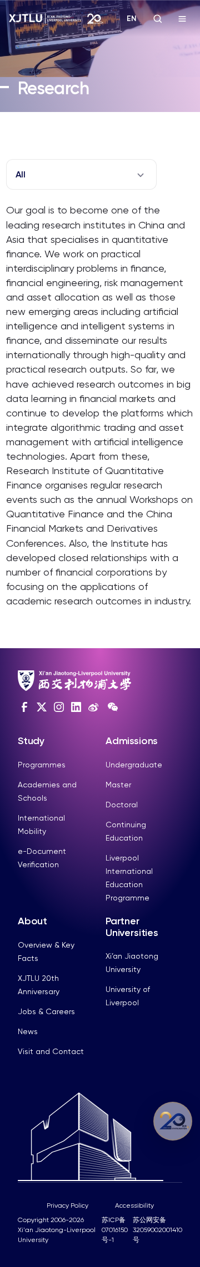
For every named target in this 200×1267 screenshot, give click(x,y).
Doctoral (122, 804)
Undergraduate (134, 764)
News (28, 1031)
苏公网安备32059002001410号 (157, 1230)
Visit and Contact (51, 1051)
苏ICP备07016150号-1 (115, 1230)
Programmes (42, 764)
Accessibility (134, 1205)
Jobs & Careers (46, 1011)
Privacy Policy (67, 1205)
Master (118, 784)
